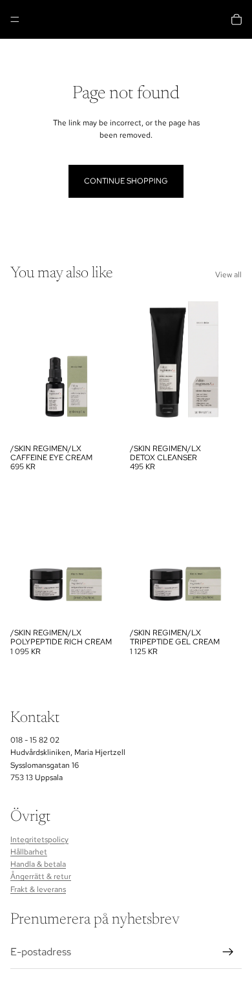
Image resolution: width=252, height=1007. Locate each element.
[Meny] (15, 19)
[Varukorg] (236, 19)
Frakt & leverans (38, 889)
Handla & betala (38, 864)
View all (228, 275)
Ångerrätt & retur (40, 876)
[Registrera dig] (228, 952)
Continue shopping (126, 181)
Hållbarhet (28, 852)
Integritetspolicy (39, 839)
